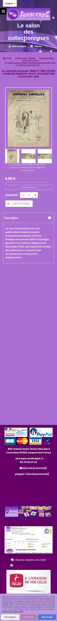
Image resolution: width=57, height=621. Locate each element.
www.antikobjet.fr (31, 458)
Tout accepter (47, 617)
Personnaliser (10, 617)
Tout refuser (29, 617)
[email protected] (37, 474)
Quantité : (12, 195)
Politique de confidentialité (12, 612)
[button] (47, 156)
